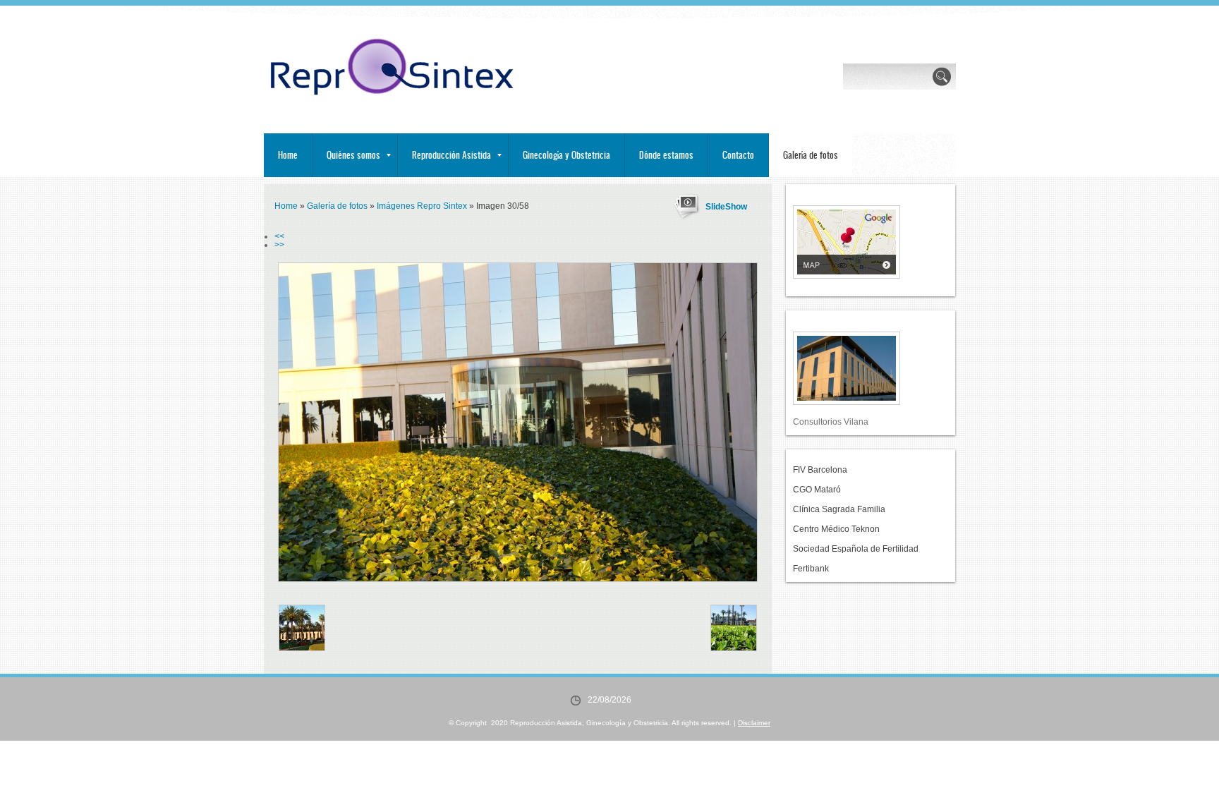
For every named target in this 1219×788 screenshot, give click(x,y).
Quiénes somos (353, 155)
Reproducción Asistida (451, 155)
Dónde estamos (666, 155)
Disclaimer (754, 723)
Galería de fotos (810, 155)
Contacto (738, 155)
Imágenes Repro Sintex (422, 206)
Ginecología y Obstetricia (566, 155)
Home (288, 155)
